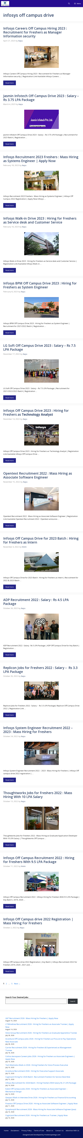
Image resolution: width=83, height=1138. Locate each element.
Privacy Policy (26, 1130)
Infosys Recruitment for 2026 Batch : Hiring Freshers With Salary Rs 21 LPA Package (40, 1083)
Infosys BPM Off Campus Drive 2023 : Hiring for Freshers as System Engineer (40, 285)
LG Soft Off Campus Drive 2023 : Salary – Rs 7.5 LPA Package (39, 347)
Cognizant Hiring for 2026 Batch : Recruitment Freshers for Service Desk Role (37, 1077)
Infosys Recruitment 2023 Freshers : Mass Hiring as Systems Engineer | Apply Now (40, 159)
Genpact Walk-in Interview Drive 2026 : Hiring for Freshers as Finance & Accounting (40, 1097)
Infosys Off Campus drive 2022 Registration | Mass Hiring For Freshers (38, 921)
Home (6, 1130)
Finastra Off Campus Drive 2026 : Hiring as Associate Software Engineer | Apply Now (41, 1103)
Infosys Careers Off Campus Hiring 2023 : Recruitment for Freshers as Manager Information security (35, 32)
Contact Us (59, 1130)
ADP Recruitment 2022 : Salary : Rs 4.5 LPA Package (36, 602)
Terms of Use (39, 1130)
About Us (49, 1130)
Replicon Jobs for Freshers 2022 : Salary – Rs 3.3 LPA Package (40, 669)
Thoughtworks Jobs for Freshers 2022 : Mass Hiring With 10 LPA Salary (37, 795)
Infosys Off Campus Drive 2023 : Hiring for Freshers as (36, 412)
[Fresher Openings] (5, 3)
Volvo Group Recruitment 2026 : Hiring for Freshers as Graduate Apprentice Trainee (41, 1033)
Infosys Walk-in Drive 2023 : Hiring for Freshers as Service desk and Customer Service (39, 220)
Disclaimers (15, 1130)
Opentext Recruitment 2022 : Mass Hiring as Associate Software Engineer (37, 475)
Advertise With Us (72, 1130)
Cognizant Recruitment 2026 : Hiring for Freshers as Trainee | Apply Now (36, 1115)
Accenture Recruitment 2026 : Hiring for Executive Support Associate (34, 1071)
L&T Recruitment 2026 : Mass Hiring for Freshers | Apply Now (31, 1018)
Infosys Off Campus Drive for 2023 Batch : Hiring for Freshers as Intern (41, 540)
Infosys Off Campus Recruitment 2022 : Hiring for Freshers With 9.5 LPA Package (38, 860)
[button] (69, 3)
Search (72, 1001)
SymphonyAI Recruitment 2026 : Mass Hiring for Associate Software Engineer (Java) (40, 1109)
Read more (9, 83)
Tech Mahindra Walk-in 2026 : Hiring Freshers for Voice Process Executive (36, 1065)
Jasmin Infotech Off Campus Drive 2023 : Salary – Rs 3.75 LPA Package (41, 98)
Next (17, 983)
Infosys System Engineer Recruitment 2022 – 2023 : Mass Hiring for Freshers (38, 730)
